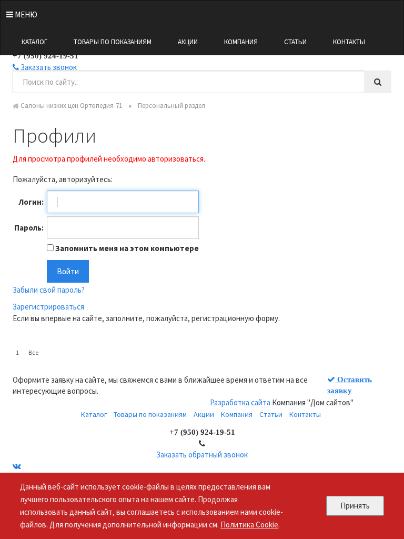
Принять (355, 506)
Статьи (295, 41)
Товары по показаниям (113, 41)
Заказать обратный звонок (202, 455)
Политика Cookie (249, 525)
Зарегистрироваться (48, 307)
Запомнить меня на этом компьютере (126, 248)
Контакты (349, 41)
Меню (25, 14)
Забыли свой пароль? (49, 290)
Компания (241, 41)
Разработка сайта (240, 402)
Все (33, 352)
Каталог (34, 41)
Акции (188, 41)
